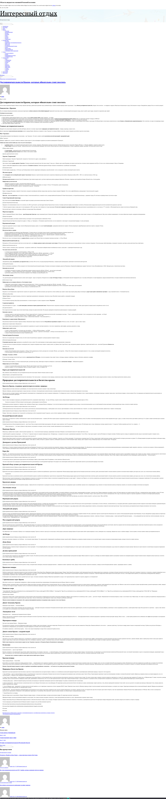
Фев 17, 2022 (3, 740)
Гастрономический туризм (11, 46)
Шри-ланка (7, 67)
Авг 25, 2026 (16, 796)
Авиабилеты (5, 26)
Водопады (7, 45)
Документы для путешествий (11, 50)
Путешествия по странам (5, 752)
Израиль (7, 64)
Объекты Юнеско (9, 49)
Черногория (7, 39)
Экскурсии (5, 72)
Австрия (7, 31)
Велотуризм (8, 48)
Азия (4, 28)
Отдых (4, 52)
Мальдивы (7, 65)
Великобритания (9, 32)
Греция (6, 36)
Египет (6, 62)
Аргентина (7, 61)
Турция (6, 68)
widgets (54, 5)
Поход (6, 47)
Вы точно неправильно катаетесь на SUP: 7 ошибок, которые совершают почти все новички (22, 770)
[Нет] (69, 798)
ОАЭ (6, 63)
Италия (6, 33)
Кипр (6, 35)
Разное (6, 54)
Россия (6, 38)
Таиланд (7, 69)
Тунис (6, 70)
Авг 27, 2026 (16, 766)
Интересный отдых (28, 13)
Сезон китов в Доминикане (7, 732)
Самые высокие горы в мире (8, 737)
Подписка (2, 75)
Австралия (5, 27)
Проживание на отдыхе (10, 55)
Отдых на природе (9, 53)
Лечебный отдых (9, 56)
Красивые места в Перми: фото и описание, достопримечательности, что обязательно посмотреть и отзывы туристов (29, 712)
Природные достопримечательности (13, 42)
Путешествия (5, 40)
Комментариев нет (23, 766)
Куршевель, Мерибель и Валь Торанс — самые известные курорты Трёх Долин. (19, 755)
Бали (6, 59)
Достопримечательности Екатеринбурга (11, 714)
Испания (7, 34)
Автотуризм (5, 71)
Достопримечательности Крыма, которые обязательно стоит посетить (33, 82)
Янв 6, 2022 (2, 745)
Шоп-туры (7, 43)
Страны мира (5, 57)
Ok (68, 798)
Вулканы (7, 41)
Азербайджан (8, 60)
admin (2, 96)
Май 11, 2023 (3, 735)
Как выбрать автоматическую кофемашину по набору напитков (15, 785)
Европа (4, 29)
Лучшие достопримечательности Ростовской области (15, 742)
